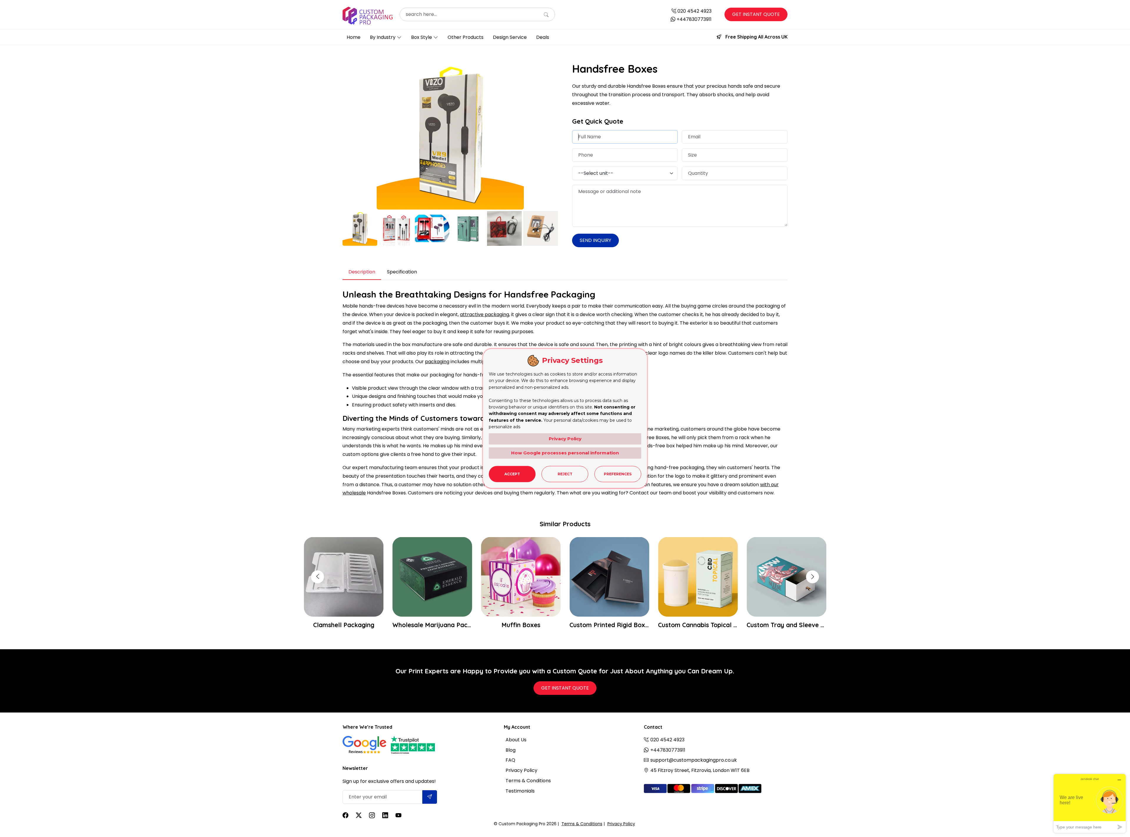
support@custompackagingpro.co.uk (693, 760)
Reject (565, 474)
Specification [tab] (402, 271)
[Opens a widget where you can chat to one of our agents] (1089, 803)
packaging (437, 361)
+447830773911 (694, 19)
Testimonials (520, 791)
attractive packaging (484, 314)
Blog (511, 750)
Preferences (618, 474)
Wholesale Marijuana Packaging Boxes (432, 625)
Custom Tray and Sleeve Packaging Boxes (786, 625)
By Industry (383, 37)
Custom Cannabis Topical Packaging (698, 625)
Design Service (510, 37)
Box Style (421, 37)
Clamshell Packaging (343, 625)
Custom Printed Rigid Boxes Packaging (609, 625)
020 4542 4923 (694, 11)
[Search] (546, 15)
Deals (542, 37)
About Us (516, 739)
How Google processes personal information (565, 453)
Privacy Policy (521, 770)
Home (353, 37)
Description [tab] (361, 271)
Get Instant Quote (756, 14)
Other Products (465, 37)
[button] (812, 576)
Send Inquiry (595, 240)
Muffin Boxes (520, 625)
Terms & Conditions (528, 780)
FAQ (510, 760)
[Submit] (429, 797)
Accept (512, 474)
